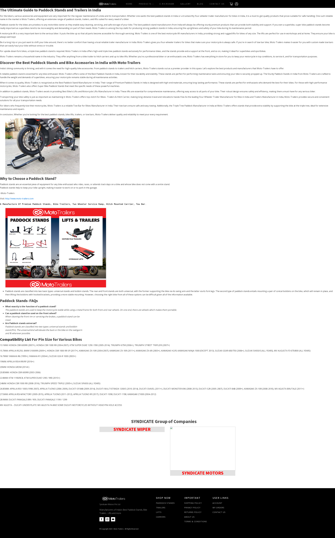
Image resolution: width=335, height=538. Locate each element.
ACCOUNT (217, 503)
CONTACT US (219, 512)
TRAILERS (160, 508)
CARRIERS (161, 517)
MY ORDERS (218, 508)
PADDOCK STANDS (165, 503)
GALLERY (185, 4)
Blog (200, 4)
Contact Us (217, 4)
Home (129, 4)
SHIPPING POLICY (193, 503)
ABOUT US (189, 517)
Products (145, 4)
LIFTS (158, 512)
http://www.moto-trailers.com (19, 198)
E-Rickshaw (167, 4)
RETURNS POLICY (192, 512)
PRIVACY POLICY (192, 508)
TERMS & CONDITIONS (195, 521)
